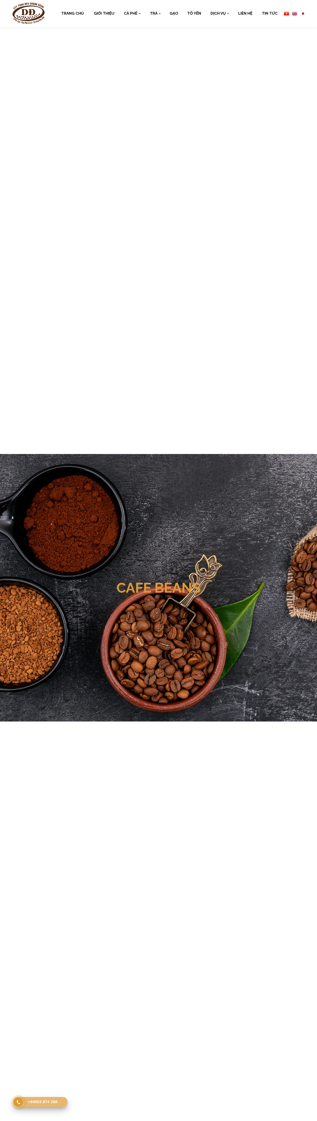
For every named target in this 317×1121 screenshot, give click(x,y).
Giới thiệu (104, 13)
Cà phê (130, 13)
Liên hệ (245, 13)
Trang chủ (72, 13)
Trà (154, 13)
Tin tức (270, 13)
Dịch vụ (218, 13)
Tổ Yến (194, 13)
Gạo (174, 13)
